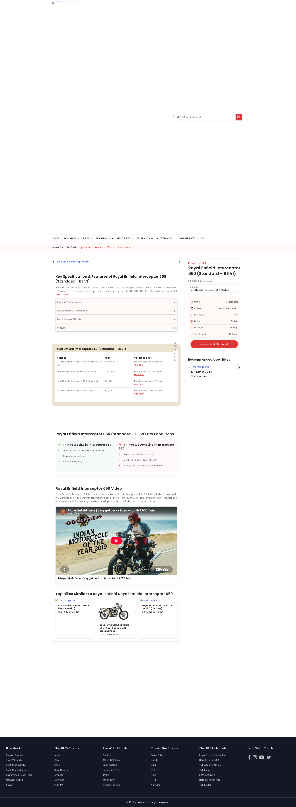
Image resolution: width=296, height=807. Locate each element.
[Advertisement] (116, 419)
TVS (153, 770)
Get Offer (139, 365)
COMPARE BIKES (186, 238)
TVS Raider (205, 785)
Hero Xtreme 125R (209, 760)
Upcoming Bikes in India (19, 775)
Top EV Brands (14, 760)
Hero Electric (61, 770)
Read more (62, 294)
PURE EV (58, 785)
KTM (153, 779)
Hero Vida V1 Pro (111, 770)
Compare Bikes (14, 779)
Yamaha (156, 785)
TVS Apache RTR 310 (210, 764)
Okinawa (59, 779)
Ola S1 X (107, 755)
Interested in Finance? (214, 344)
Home (55, 238)
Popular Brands (14, 755)
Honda (154, 760)
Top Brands (103, 238)
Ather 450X (109, 779)
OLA (56, 760)
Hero (153, 775)
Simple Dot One (111, 785)
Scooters (70, 238)
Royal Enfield (69, 247)
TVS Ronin (204, 770)
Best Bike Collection (17, 770)
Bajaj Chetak (110, 764)
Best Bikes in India (16, 764)
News (203, 238)
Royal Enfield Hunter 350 (212, 755)
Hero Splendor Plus (209, 779)
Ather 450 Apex (111, 760)
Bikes (86, 238)
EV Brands (143, 238)
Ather (57, 755)
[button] (78, 238)
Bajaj (153, 764)
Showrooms (164, 238)
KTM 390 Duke (207, 775)
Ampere (58, 775)
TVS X (106, 775)
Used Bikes (123, 238)
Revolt (57, 764)
